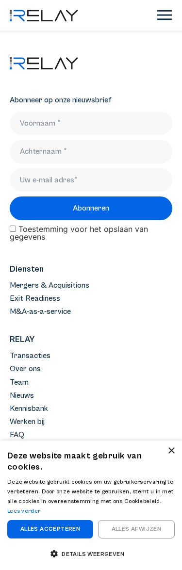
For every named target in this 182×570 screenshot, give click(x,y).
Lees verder (23, 511)
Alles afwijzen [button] (137, 529)
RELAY (22, 339)
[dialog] (91, 505)
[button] (91, 554)
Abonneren (91, 208)
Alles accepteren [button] (50, 529)
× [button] (171, 451)
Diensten (27, 269)
